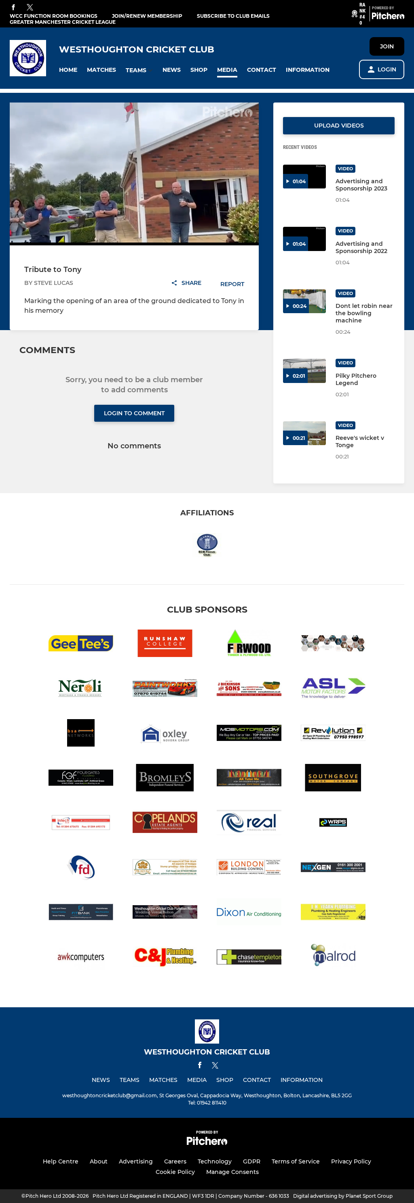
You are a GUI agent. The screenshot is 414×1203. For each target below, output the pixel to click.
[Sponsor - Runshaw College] (165, 645)
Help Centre (60, 1161)
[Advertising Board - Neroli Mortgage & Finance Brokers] (81, 689)
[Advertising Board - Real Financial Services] (249, 824)
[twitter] (30, 8)
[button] (68, 70)
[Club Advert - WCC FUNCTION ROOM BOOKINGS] (165, 913)
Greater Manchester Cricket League (63, 22)
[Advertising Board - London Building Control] (249, 869)
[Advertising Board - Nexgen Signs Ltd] (333, 869)
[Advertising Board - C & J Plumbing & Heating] (165, 958)
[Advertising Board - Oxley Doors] (165, 734)
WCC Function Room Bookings (53, 16)
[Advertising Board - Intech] (81, 824)
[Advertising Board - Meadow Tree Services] (165, 869)
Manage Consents (232, 1172)
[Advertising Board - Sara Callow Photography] (333, 645)
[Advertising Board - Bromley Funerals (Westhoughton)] (165, 779)
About (99, 1161)
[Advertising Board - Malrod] (333, 958)
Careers (175, 1161)
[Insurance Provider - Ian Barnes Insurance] (249, 958)
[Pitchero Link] (388, 17)
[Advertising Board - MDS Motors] (249, 734)
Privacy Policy (351, 1161)
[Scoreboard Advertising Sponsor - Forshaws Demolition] (81, 869)
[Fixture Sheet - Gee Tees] (81, 645)
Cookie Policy (175, 1172)
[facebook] (13, 8)
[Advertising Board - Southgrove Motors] (333, 779)
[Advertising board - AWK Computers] (81, 958)
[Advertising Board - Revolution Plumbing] (333, 734)
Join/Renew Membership (147, 16)
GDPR (251, 1161)
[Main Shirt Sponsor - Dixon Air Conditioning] (249, 913)
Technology (215, 1161)
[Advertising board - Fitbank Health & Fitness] (81, 913)
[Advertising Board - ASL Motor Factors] (333, 689)
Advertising (136, 1161)
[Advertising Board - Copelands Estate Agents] (165, 824)
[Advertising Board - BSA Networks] (81, 734)
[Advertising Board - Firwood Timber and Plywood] (249, 645)
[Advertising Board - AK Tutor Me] (249, 779)
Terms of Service (296, 1161)
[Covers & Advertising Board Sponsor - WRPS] (333, 824)
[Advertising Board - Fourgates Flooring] (81, 779)
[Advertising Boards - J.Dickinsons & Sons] (249, 689)
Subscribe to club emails (233, 16)
